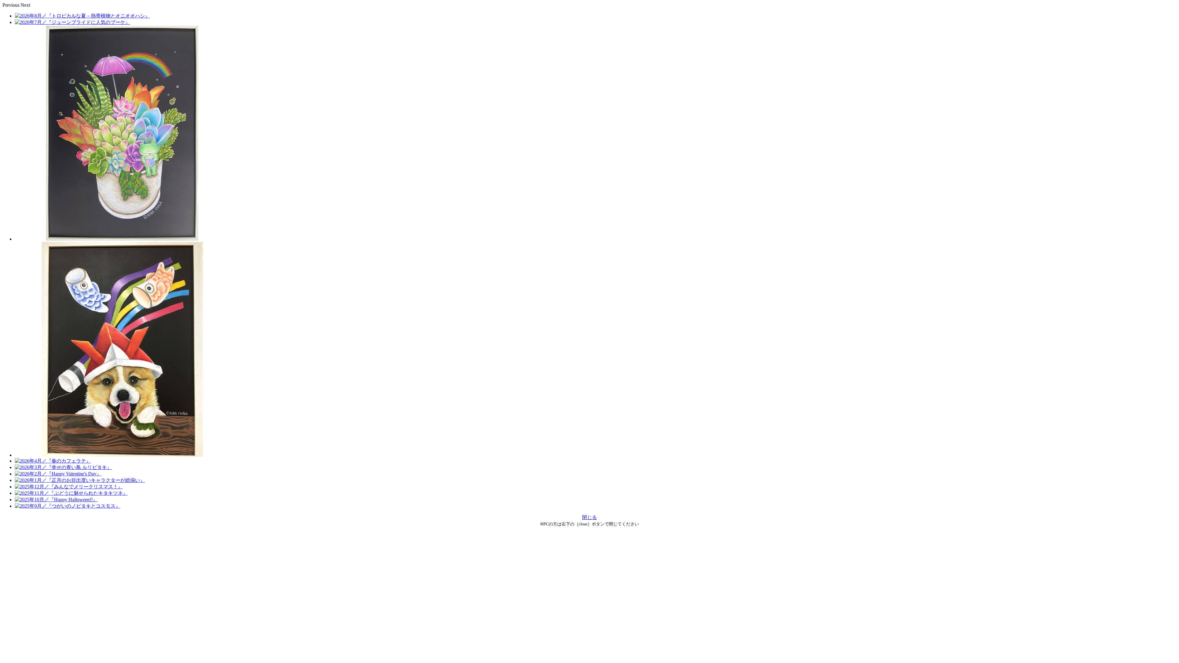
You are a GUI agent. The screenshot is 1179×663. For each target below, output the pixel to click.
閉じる (589, 517)
